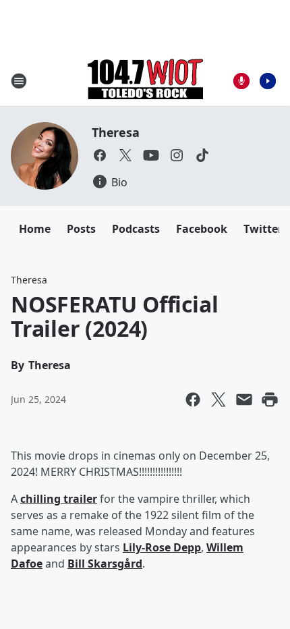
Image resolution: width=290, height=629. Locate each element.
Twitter (263, 228)
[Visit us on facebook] (100, 155)
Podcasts (136, 228)
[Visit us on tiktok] (202, 155)
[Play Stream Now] (268, 81)
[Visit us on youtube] (151, 155)
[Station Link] (145, 81)
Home (35, 228)
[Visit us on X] (125, 155)
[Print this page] (269, 399)
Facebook (201, 228)
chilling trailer (58, 498)
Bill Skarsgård (104, 563)
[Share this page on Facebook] (192, 399)
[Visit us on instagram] (177, 155)
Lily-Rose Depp (162, 547)
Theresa (116, 132)
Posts (81, 228)
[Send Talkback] (241, 81)
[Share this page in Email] (244, 399)
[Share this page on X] (218, 399)
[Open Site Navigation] (19, 81)
